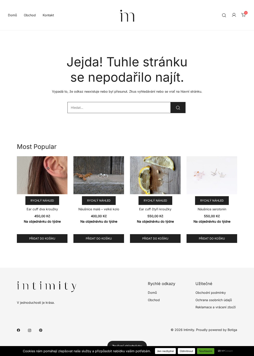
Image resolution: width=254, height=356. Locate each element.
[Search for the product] (178, 107)
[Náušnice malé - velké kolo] (98, 175)
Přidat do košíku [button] (42, 238)
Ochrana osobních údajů (213, 300)
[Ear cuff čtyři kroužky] (155, 175)
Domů (12, 15)
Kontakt (48, 15)
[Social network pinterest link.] (40, 330)
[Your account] (234, 15)
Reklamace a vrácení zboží (215, 307)
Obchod (30, 15)
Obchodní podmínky (210, 293)
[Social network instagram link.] (29, 330)
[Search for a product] (224, 15)
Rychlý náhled (42, 200)
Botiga (232, 330)
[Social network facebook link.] (18, 330)
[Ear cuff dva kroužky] (42, 175)
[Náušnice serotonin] (212, 175)
